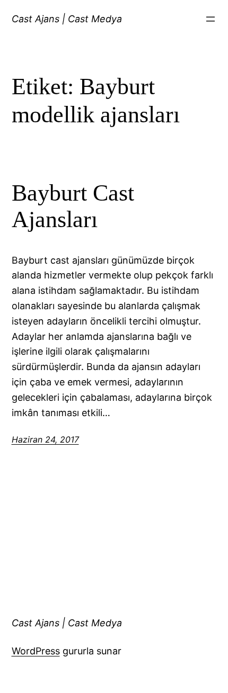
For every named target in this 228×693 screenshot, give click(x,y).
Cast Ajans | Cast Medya (67, 18)
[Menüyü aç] (210, 19)
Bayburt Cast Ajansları (73, 206)
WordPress (36, 650)
